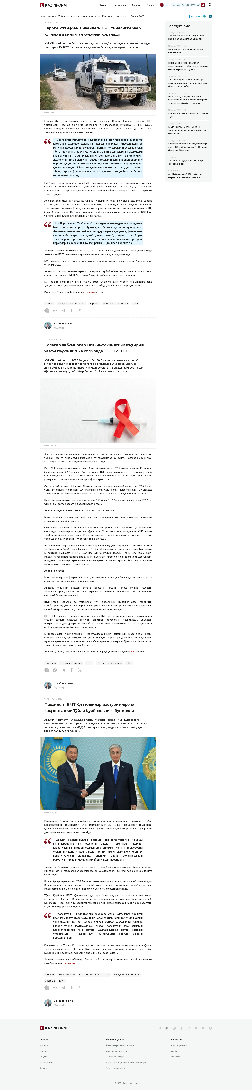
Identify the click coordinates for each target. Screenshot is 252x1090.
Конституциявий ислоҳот (115, 16)
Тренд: (43, 16)
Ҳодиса (75, 16)
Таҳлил (150, 5)
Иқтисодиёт (46, 1062)
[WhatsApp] (55, 310)
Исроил (93, 303)
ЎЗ (203, 4)
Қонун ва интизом (90, 16)
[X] (80, 310)
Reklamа (175, 1056)
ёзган (134, 651)
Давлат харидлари (115, 1068)
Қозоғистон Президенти (94, 974)
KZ (173, 4)
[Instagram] (46, 310)
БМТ (135, 303)
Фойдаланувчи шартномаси (120, 1045)
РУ (182, 4)
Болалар (51, 663)
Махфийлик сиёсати (116, 1051)
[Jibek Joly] (195, 16)
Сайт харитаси (179, 1045)
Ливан (50, 303)
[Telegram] (63, 310)
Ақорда (52, 16)
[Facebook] (71, 310)
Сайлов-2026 (137, 16)
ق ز (198, 4)
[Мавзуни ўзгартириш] (163, 5)
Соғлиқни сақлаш (71, 663)
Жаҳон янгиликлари (115, 303)
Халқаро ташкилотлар (71, 303)
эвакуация (89, 292)
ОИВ (89, 663)
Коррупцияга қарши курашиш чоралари (126, 1062)
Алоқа (174, 1051)
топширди (68, 963)
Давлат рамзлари (115, 1056)
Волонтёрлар (66, 974)
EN (187, 4)
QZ (178, 4)
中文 (193, 4)
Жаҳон (43, 1068)
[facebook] (181, 1028)
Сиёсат (50, 974)
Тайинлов (63, 16)
